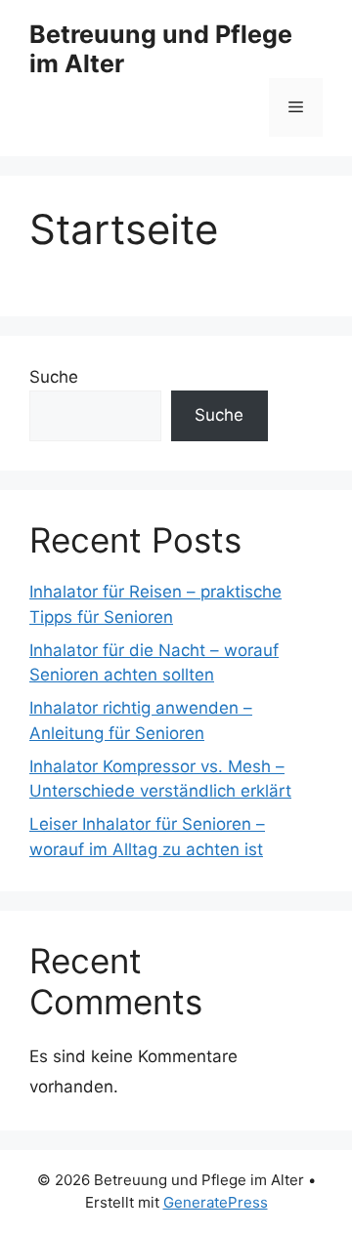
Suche (53, 377)
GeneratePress (215, 1202)
